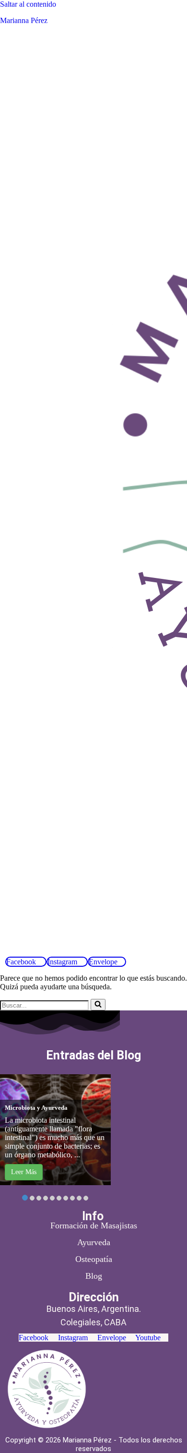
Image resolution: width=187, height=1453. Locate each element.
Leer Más (23, 1172)
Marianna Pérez (23, 20)
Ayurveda (93, 1242)
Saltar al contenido (28, 4)
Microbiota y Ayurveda (36, 1107)
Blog (93, 1276)
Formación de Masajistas (93, 1225)
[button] (68, 949)
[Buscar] (98, 1004)
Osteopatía (93, 1259)
